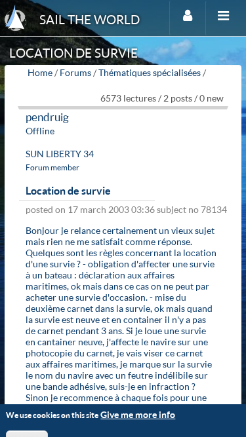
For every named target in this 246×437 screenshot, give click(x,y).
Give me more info (137, 414)
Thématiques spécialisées (149, 72)
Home (40, 72)
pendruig (47, 117)
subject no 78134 (192, 209)
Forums (75, 72)
